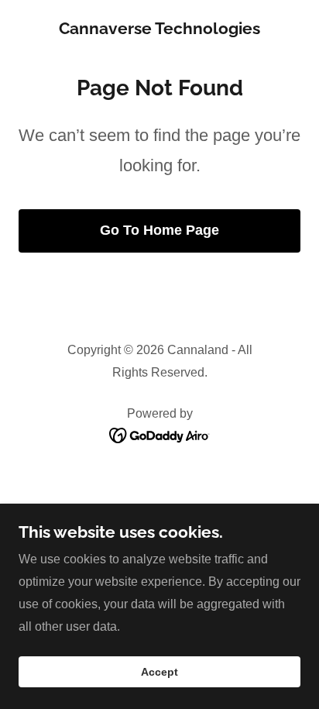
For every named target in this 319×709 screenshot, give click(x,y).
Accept (159, 672)
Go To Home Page (159, 230)
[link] (159, 29)
